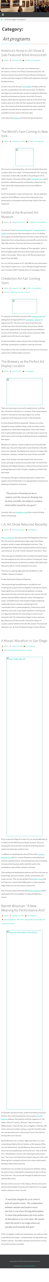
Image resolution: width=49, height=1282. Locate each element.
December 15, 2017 (19, 221)
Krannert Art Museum (23, 228)
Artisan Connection (12, 3)
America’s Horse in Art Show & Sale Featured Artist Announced (23, 52)
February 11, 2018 (18, 141)
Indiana (27, 290)
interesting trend (21, 509)
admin (6, 60)
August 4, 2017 (17, 286)
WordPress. (31, 1259)
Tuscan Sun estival (8, 917)
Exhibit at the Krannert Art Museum (19, 213)
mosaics (29, 646)
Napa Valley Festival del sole (35, 914)
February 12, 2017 (18, 526)
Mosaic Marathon (34, 885)
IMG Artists (20, 914)
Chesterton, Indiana (33, 317)
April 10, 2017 (17, 368)
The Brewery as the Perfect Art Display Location (22, 360)
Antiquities (32, 221)
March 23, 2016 (17, 642)
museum (16, 117)
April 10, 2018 (17, 60)
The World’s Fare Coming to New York (24, 133)
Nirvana (24, 1259)
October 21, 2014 (18, 910)
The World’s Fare (37, 178)
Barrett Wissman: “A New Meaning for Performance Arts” (23, 903)
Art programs (35, 60)
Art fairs (27, 60)
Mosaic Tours (38, 874)
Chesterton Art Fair (17, 290)
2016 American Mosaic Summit (15, 646)
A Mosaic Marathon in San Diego (24, 637)
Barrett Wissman (10, 914)
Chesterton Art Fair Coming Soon (20, 279)
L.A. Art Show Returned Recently (24, 521)
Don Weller (27, 86)
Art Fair (6, 290)
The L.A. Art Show (7, 534)
